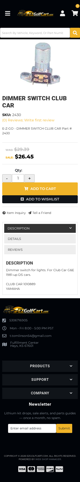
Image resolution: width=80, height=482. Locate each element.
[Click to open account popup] (62, 13)
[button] (40, 33)
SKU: (6, 115)
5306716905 (18, 320)
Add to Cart (43, 189)
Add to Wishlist (42, 199)
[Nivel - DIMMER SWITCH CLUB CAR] (40, 65)
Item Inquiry (16, 213)
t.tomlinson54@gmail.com (31, 335)
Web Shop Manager (48, 459)
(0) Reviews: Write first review (28, 120)
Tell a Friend (41, 213)
